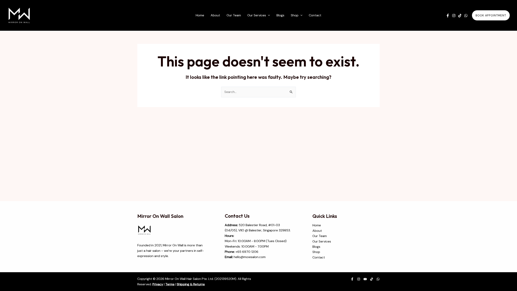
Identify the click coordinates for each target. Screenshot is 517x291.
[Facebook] (448, 15)
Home (316, 225)
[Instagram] (454, 15)
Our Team (319, 236)
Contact (318, 257)
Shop (316, 252)
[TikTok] (460, 15)
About (317, 231)
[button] (268, 15)
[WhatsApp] (466, 15)
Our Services (321, 241)
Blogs (316, 247)
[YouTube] (365, 279)
